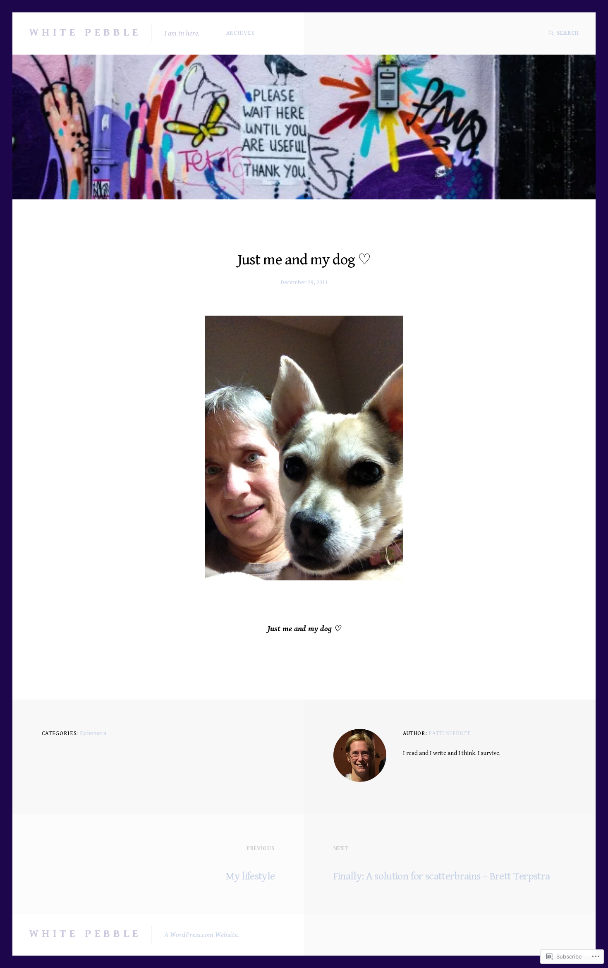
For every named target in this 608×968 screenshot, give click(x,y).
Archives (240, 33)
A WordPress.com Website (200, 934)
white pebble (85, 32)
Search (568, 33)
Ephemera (93, 733)
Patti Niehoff (449, 733)
